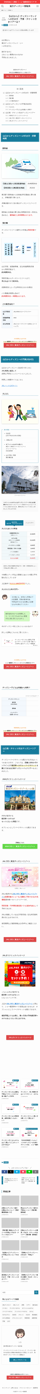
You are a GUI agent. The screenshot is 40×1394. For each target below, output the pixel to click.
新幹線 (11, 95)
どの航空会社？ (14, 101)
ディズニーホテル (15, 1308)
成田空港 (34, 1318)
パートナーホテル (7, 1311)
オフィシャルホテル (27, 1308)
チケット (21, 1314)
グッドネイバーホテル (21, 1311)
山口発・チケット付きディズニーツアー (20, 113)
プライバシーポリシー (25, 1387)
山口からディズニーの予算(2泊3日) (18, 104)
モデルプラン (6, 1314)
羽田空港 (27, 1318)
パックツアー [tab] (30, 523)
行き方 (28, 1314)
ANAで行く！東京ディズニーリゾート (20, 846)
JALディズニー (6, 1305)
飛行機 (11, 98)
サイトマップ (6, 1387)
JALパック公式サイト (10, 386)
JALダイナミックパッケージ (18, 121)
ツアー (28, 1305)
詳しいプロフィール (20, 1360)
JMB (23, 1305)
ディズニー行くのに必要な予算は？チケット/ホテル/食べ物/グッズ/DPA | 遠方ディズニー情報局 (25, 641)
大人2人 (11, 107)
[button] (4, 1172)
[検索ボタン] (2, 6)
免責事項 (35, 1387)
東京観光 (34, 1314)
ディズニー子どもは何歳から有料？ (20, 109)
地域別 (5, 25)
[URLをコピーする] (35, 1172)
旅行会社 (35, 1305)
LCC (8, 1321)
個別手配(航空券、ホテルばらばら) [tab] (14, 522)
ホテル (31, 1311)
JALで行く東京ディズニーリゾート (20, 76)
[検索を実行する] (36, 1292)
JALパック (16, 1305)
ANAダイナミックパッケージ (18, 115)
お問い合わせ (14, 1387)
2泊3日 (14, 1314)
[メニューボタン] (37, 6)
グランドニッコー (17, 1318)
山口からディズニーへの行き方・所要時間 (21, 93)
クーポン (4, 1308)
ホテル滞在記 (6, 1318)
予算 (3, 1321)
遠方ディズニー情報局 (20, 6)
